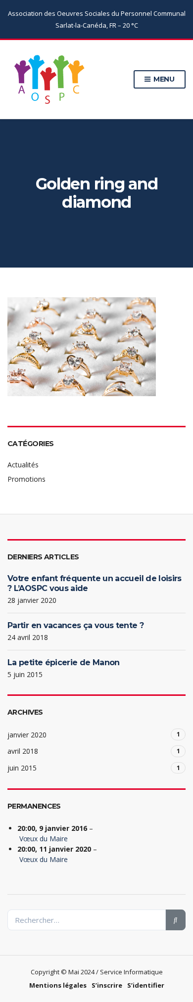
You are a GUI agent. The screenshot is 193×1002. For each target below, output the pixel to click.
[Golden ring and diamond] (81, 345)
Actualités (23, 464)
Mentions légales (58, 985)
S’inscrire (107, 985)
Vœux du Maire (43, 838)
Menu (163, 79)
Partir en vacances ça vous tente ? (75, 625)
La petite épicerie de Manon (63, 662)
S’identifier (145, 985)
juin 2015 (22, 768)
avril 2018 (22, 751)
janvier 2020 (27, 734)
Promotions (26, 479)
